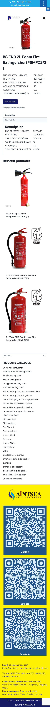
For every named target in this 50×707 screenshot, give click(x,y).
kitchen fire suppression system (17, 403)
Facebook (25, 654)
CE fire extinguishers (12, 479)
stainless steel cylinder (13, 455)
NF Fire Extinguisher (12, 375)
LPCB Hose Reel (10, 415)
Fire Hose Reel (9, 431)
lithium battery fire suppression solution (21, 391)
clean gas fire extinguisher (15, 471)
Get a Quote (10, 102)
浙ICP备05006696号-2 (25, 705)
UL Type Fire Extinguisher (15, 383)
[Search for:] (25, 355)
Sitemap (39, 700)
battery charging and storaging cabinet (21, 399)
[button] (48, 9)
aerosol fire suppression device (17, 407)
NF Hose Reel (9, 419)
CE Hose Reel (9, 423)
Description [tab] (10, 115)
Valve (5, 451)
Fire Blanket (8, 427)
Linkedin (25, 552)
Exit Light (7, 439)
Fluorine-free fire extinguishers (17, 371)
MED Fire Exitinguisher (13, 387)
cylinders (7, 463)
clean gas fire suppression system (19, 411)
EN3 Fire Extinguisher (17, 107)
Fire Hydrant (8, 447)
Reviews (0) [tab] (10, 120)
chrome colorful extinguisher (16, 459)
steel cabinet (9, 435)
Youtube (25, 604)
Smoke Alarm (9, 443)
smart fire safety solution (14, 475)
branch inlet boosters (13, 467)
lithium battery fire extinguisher (17, 395)
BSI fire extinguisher (12, 379)
